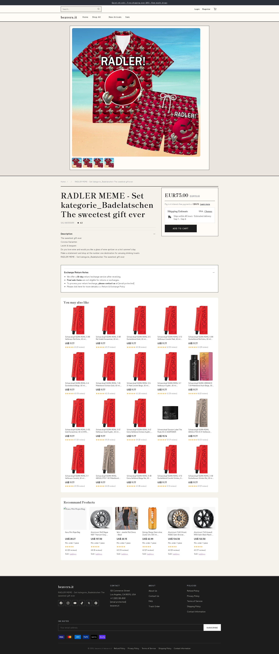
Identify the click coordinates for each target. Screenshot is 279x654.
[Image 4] (109, 163)
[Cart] (215, 9)
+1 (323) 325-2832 (117, 598)
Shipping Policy (194, 606)
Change (208, 211)
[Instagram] (68, 603)
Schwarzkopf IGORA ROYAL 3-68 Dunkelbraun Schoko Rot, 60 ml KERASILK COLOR (200, 477)
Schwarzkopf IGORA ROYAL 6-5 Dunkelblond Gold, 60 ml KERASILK (138, 338)
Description (66, 233)
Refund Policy (193, 590)
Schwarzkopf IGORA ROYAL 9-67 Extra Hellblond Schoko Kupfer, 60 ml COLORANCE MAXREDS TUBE (139, 430)
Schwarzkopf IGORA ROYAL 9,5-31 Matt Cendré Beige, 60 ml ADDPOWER (139, 384)
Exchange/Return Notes (76, 272)
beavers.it (69, 17)
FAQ (151, 601)
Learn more (205, 204)
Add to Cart (181, 228)
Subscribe (212, 627)
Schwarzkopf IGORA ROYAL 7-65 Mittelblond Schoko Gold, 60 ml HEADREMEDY (108, 384)
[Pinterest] (96, 603)
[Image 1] (77, 163)
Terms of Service (194, 601)
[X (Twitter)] (89, 603)
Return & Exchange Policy (113, 286)
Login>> (73, 553)
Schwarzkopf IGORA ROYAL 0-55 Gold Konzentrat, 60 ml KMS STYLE (77, 430)
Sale (127, 17)
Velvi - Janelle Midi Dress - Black (126, 533)
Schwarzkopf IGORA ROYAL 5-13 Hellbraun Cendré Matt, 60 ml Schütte (170, 338)
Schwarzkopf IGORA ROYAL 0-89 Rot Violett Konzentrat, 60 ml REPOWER (108, 338)
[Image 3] (98, 163)
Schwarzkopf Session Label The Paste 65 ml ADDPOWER (170, 430)
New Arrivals (115, 17)
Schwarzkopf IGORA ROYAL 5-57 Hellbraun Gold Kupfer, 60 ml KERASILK (108, 430)
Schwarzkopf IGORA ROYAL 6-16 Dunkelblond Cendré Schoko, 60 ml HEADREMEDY (170, 477)
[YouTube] (75, 603)
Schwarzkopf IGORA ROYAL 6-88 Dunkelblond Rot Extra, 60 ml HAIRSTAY (200, 338)
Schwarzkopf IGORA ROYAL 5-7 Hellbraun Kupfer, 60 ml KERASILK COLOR (169, 384)
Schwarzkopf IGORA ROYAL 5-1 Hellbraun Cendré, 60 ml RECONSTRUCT (77, 477)
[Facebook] (61, 603)
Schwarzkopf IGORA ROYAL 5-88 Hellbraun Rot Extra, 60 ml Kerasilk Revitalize (77, 338)
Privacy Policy (193, 595)
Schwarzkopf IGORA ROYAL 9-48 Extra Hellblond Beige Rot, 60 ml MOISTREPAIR (139, 477)
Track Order (154, 606)
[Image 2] (88, 163)
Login (197, 9)
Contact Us (154, 595)
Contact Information (196, 611)
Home (85, 17)
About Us (153, 590)
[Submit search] (98, 9)
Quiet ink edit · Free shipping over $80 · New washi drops (139, 2)
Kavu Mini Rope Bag (72, 532)
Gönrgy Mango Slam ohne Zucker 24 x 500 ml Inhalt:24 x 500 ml (152, 533)
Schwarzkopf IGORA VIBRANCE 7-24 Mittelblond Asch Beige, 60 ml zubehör (200, 384)
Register (206, 9)
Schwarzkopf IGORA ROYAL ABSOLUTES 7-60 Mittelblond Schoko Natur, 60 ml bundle (107, 477)
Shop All (96, 17)
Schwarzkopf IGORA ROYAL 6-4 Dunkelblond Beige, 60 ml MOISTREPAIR (77, 384)
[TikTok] (82, 603)
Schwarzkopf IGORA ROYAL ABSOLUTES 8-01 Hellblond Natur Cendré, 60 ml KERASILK (200, 430)
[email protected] (126, 283)
